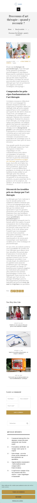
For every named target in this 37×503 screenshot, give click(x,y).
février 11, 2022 (18, 350)
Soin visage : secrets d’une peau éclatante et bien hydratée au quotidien (20, 456)
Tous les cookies (18, 492)
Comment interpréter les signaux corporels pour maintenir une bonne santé (20, 441)
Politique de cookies (17, 500)
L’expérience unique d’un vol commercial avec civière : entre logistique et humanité (20, 473)
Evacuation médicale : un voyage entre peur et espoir (20, 449)
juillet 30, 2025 (18, 323)
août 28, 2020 (18, 375)
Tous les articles (19, 29)
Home (9, 29)
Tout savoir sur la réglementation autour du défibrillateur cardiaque (18, 377)
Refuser (18, 497)
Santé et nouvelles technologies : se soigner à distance (18, 353)
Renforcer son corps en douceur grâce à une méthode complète (18, 325)
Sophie (14, 63)
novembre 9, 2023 (10, 61)
